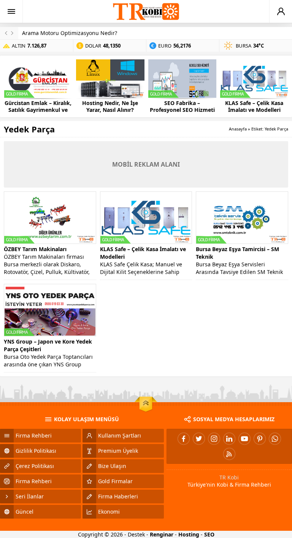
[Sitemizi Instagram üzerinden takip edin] (214, 438)
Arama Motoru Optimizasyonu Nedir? (69, 33)
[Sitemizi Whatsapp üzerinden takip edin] (275, 438)
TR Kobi (229, 477)
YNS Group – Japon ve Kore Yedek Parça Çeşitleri (48, 345)
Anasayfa (238, 129)
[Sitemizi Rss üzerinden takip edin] (229, 454)
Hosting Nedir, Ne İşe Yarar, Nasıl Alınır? (110, 106)
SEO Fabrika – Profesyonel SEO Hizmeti (182, 106)
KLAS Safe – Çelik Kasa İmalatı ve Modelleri (254, 106)
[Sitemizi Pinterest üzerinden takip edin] (259, 438)
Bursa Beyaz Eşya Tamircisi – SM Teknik (237, 252)
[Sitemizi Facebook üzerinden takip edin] (183, 438)
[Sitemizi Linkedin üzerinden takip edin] (229, 438)
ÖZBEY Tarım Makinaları (35, 249)
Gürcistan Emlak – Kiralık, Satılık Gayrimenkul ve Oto (38, 110)
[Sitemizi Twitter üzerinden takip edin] (199, 438)
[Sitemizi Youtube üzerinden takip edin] (244, 438)
